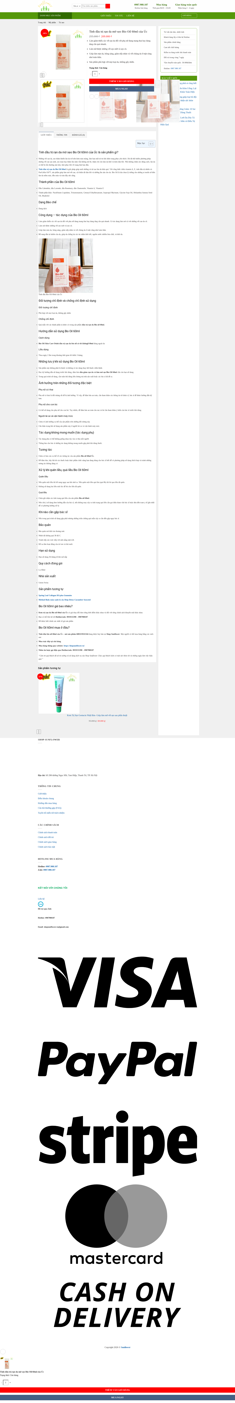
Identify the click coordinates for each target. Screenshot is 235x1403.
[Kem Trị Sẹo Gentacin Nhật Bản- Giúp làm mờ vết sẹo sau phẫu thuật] (59, 693)
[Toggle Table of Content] (149, 143)
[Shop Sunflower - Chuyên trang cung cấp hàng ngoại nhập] (55, 6)
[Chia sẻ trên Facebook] (91, 96)
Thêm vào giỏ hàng (121, 81)
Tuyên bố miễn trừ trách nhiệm (51, 813)
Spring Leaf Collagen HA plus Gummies (55, 595)
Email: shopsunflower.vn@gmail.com (53, 927)
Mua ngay (121, 89)
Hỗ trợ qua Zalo (44, 909)
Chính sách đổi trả (46, 837)
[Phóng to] (43, 74)
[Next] (42, 125)
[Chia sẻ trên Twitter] (96, 96)
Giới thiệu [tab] (46, 135)
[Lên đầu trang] (3, 1351)
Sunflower (125, 1347)
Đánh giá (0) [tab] (78, 135)
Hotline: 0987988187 (46, 918)
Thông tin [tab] (61, 135)
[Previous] (40, 125)
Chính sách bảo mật (46, 847)
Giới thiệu (106, 16)
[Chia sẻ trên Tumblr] (106, 96)
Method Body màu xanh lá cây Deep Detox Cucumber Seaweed (65, 600)
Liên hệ (130, 16)
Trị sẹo (61, 22)
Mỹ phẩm (52, 22)
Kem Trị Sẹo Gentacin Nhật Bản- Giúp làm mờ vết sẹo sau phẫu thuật (97, 715)
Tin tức (119, 16)
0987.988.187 (176, 68)
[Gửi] (108, 6)
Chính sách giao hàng (47, 842)
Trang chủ (42, 22)
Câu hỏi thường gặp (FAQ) (49, 808)
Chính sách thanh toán (47, 832)
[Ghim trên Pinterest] (101, 96)
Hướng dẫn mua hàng (47, 803)
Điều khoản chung (46, 798)
